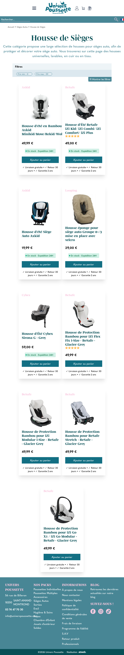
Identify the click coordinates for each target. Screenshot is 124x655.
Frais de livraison (72, 623)
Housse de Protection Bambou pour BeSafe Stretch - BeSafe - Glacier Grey (82, 438)
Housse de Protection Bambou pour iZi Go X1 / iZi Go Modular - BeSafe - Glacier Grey (61, 534)
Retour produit (70, 639)
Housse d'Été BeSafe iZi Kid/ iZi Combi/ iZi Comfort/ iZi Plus (83, 129)
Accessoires (40, 597)
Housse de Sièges (37, 26)
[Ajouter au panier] (40, 160)
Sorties (38, 604)
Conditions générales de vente (74, 616)
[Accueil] (58, 7)
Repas (37, 616)
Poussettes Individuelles (47, 589)
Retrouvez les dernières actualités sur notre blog (104, 593)
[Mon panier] (83, 8)
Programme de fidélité (75, 628)
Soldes (37, 628)
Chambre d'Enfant (44, 620)
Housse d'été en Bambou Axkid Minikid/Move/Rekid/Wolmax (45, 130)
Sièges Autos (22, 26)
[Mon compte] (77, 8)
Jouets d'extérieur (44, 624)
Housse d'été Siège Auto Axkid (36, 234)
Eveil (36, 608)
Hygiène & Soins (43, 612)
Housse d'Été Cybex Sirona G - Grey (37, 335)
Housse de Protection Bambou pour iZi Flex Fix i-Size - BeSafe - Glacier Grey (82, 338)
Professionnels (70, 644)
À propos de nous (72, 590)
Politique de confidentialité (70, 607)
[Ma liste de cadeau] (90, 8)
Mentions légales (72, 600)
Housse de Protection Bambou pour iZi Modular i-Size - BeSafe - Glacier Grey (40, 438)
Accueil (11, 26)
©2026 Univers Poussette (50, 652)
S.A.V (65, 633)
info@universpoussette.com (21, 616)
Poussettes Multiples (45, 593)
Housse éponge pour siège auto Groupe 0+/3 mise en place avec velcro (83, 234)
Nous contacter (71, 595)
